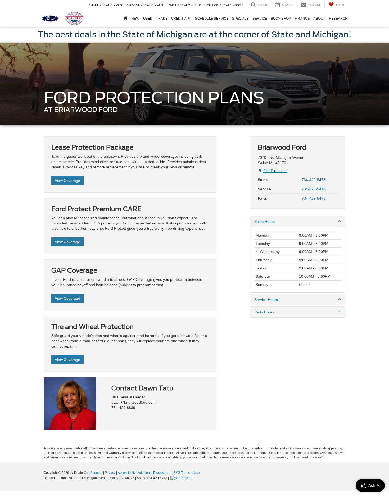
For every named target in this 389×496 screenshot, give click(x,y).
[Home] (125, 18)
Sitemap (96, 473)
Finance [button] (302, 18)
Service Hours (266, 299)
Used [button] (147, 18)
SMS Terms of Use (186, 473)
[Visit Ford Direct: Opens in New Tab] (181, 478)
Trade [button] (162, 18)
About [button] (319, 18)
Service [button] (259, 18)
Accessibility (126, 473)
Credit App (181, 18)
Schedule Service (211, 18)
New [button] (135, 18)
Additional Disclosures (154, 473)
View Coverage (67, 180)
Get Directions (275, 171)
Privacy (110, 473)
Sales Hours (264, 221)
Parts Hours (264, 312)
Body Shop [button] (281, 18)
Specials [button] (240, 18)
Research (338, 18)
